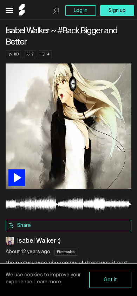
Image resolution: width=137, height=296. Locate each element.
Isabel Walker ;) (38, 241)
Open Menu (9, 10)
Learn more (47, 282)
